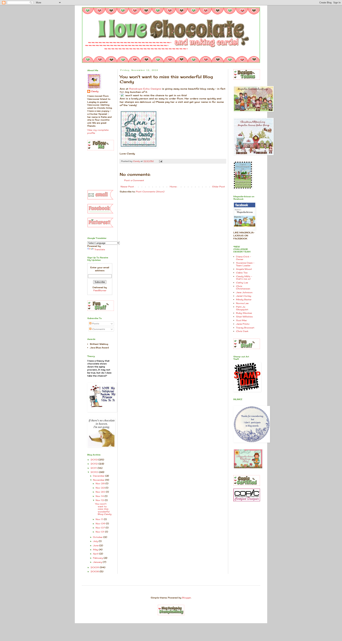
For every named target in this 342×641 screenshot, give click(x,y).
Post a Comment (134, 180)
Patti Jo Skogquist (242, 308)
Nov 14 (100, 496)
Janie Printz (242, 324)
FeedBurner (99, 290)
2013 (94, 459)
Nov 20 (101, 492)
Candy (95, 91)
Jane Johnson (244, 292)
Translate (99, 249)
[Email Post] (160, 161)
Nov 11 (100, 519)
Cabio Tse (241, 272)
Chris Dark (242, 331)
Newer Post (127, 186)
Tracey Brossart (245, 327)
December (99, 475)
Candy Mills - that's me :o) (244, 277)
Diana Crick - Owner (243, 257)
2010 (94, 472)
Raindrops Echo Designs (145, 88)
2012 (94, 463)
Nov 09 (101, 523)
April (96, 553)
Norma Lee (242, 303)
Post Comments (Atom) (150, 191)
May (96, 549)
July (96, 541)
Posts (95, 323)
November (99, 480)
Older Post (218, 186)
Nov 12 (100, 500)
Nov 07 (101, 527)
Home (173, 186)
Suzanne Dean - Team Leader (245, 264)
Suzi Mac (241, 320)
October (98, 537)
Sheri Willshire (244, 316)
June (96, 545)
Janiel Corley (243, 296)
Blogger (186, 597)
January (98, 562)
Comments (98, 329)
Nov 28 (100, 483)
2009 (95, 567)
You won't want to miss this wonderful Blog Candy (103, 508)
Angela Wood (244, 269)
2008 (95, 571)
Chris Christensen (243, 287)
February (98, 558)
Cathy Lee (242, 282)
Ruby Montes (244, 313)
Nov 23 (100, 487)
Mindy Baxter (244, 299)
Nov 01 (100, 531)
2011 (94, 468)
